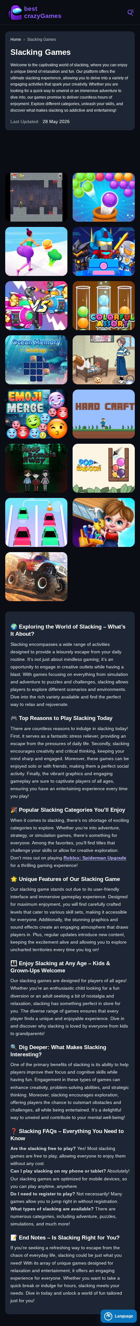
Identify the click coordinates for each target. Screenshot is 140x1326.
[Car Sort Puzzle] (36, 522)
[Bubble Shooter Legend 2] (104, 197)
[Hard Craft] (104, 414)
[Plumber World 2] (104, 522)
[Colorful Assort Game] (104, 305)
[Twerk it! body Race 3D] (36, 251)
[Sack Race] (36, 576)
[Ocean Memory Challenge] (36, 359)
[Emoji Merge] (36, 414)
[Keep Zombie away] (36, 468)
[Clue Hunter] (104, 359)
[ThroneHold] (36, 197)
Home (15, 39)
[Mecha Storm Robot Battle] (36, 305)
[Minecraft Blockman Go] (104, 251)
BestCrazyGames (36, 12)
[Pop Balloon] (104, 468)
